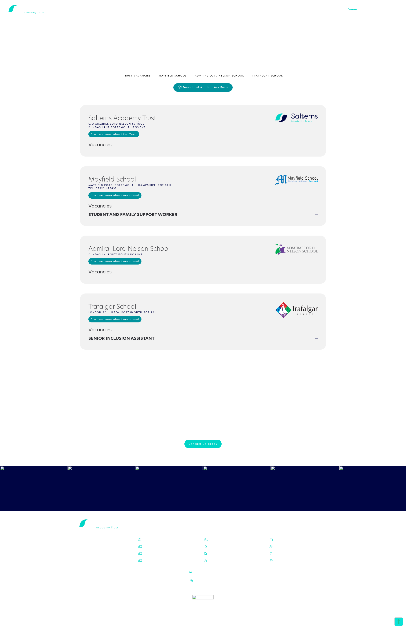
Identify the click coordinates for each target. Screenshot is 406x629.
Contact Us (283, 540)
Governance (218, 540)
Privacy (281, 547)
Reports (338, 9)
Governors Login (204, 571)
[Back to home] (29, 9)
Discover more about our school (115, 195)
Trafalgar (160, 561)
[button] (395, 9)
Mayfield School (173, 75)
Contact (367, 9)
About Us (266, 9)
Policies (324, 9)
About (155, 540)
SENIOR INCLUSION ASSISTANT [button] (121, 338)
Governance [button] (307, 9)
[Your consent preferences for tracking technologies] (399, 622)
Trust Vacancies (137, 75)
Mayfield (161, 554)
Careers (352, 9)
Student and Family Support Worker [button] (132, 214)
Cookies (281, 561)
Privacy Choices (287, 554)
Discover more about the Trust (114, 134)
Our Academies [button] (285, 9)
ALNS (157, 547)
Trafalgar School (267, 75)
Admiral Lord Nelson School (219, 75)
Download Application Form (205, 87)
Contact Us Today (203, 444)
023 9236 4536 (204, 580)
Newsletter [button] (383, 9)
